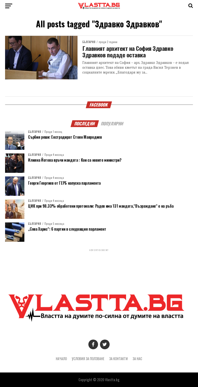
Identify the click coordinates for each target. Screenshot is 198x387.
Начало (61, 358)
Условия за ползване (88, 358)
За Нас (137, 358)
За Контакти (118, 358)
